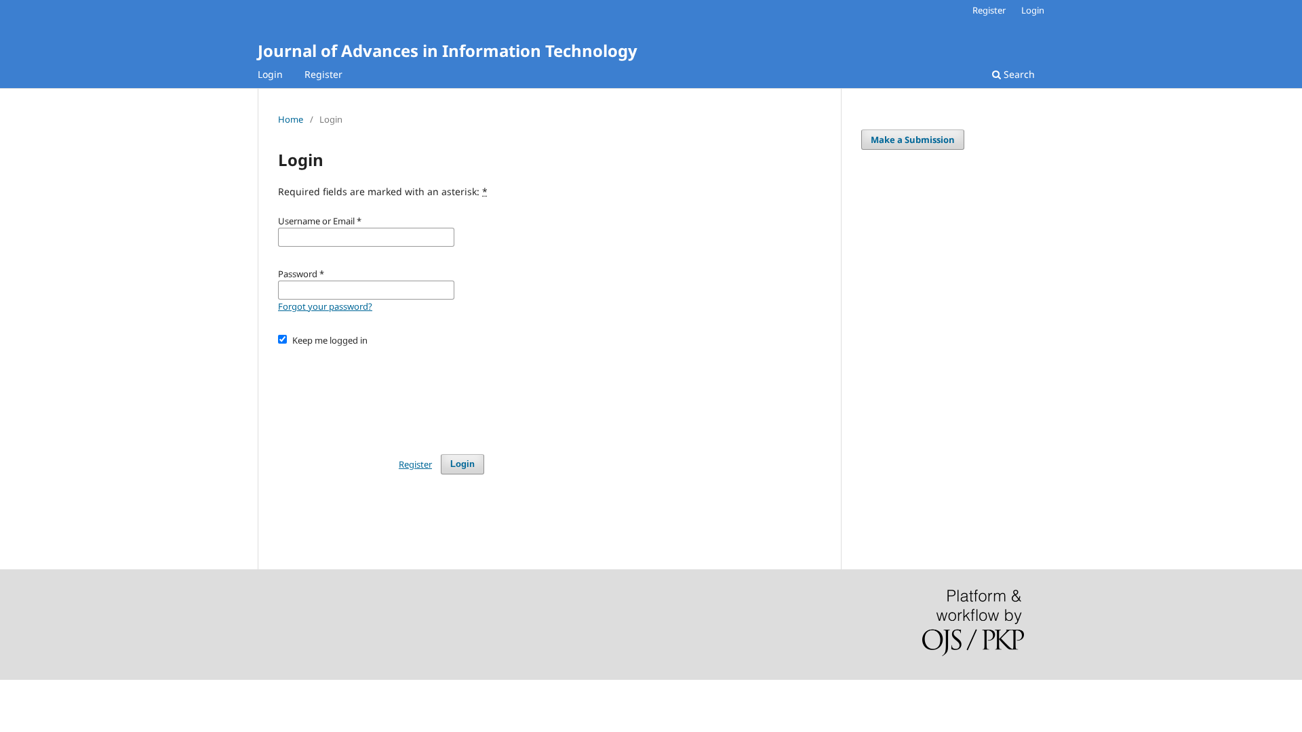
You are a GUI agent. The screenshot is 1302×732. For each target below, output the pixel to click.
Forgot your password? (325, 306)
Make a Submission (913, 140)
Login (270, 74)
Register (323, 74)
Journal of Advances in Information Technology (447, 50)
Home (290, 119)
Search (1018, 74)
